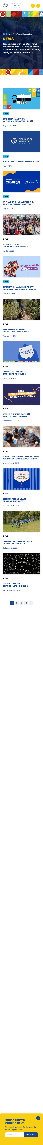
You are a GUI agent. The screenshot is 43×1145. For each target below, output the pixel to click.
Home (9, 34)
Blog (5, 113)
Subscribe (30, 1134)
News (5, 239)
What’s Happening (24, 34)
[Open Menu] (38, 6)
